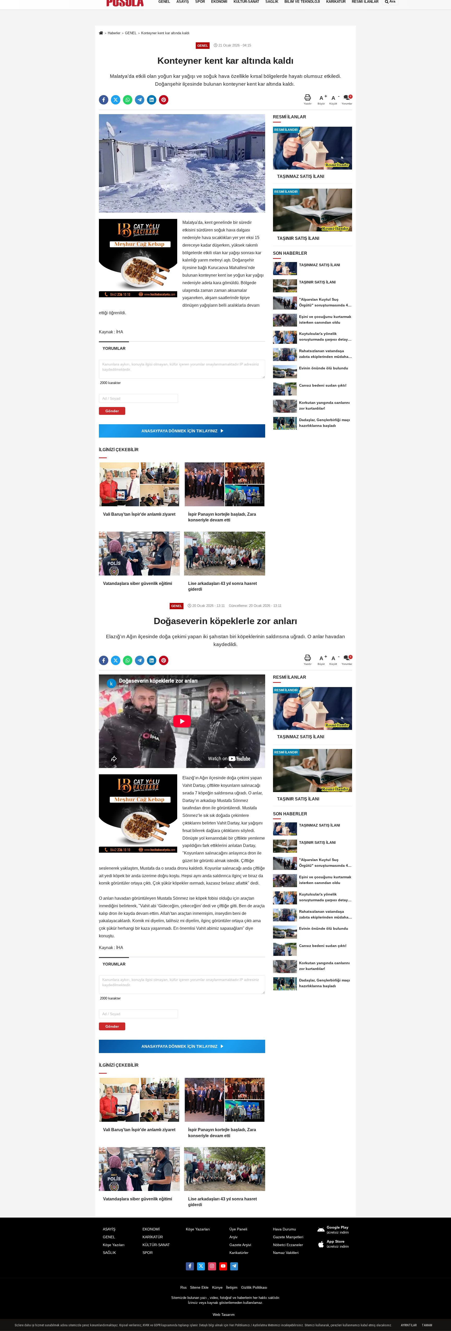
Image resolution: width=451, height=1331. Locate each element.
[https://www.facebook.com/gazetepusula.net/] (190, 1266)
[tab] (114, 348)
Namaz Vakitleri (286, 1253)
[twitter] (115, 99)
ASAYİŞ (109, 1229)
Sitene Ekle (199, 1287)
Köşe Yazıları (113, 1245)
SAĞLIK (109, 1253)
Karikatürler (238, 1253)
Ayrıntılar (409, 1325)
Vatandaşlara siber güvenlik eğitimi (137, 583)
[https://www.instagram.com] (212, 1266)
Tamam (427, 1325)
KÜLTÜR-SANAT (156, 1245)
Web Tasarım (224, 1315)
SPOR (148, 1253)
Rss (183, 1287)
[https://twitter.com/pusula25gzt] (201, 1266)
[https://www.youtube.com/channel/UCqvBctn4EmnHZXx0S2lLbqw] (223, 1266)
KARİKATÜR (153, 1237)
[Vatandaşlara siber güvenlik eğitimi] (139, 554)
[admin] (234, 1266)
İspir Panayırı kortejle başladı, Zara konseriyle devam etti (222, 517)
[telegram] (139, 99)
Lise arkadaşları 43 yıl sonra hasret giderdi (222, 586)
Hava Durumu (284, 1229)
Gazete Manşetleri (288, 1237)
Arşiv (233, 1237)
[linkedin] (151, 99)
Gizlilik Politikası (254, 1287)
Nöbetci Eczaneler (288, 1245)
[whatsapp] (127, 99)
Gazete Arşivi (240, 1245)
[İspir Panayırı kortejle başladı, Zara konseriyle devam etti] (224, 484)
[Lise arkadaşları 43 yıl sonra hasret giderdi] (224, 554)
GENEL (109, 1237)
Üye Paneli (238, 1229)
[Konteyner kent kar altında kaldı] (182, 163)
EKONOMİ (151, 1229)
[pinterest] (163, 99)
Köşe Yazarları (198, 1229)
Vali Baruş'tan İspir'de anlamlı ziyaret (139, 514)
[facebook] (103, 99)
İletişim (232, 1287)
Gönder (112, 411)
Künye (217, 1287)
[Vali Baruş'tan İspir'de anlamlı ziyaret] (139, 484)
